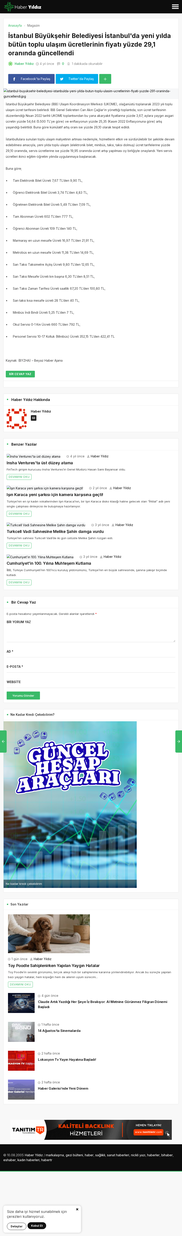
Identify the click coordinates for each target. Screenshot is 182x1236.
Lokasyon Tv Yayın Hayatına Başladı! (67, 1059)
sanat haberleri (118, 1155)
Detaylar (17, 1226)
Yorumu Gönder (23, 695)
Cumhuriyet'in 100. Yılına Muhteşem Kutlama (49, 563)
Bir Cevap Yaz (20, 374)
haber (89, 1155)
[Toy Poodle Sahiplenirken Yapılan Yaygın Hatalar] (49, 933)
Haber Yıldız (24, 64)
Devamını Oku (19, 476)
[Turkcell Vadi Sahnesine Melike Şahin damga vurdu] (46, 525)
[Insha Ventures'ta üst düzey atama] (33, 456)
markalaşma (55, 1155)
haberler (153, 1155)
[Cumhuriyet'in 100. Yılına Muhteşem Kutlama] (40, 556)
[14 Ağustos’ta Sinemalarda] (21, 1031)
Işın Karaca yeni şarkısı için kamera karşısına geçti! (55, 494)
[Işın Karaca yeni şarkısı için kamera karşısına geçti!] (45, 488)
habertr (46, 1160)
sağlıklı (100, 1155)
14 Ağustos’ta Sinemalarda (59, 1031)
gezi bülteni (74, 1155)
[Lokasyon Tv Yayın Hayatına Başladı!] (21, 1060)
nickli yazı (138, 1155)
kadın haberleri (29, 1160)
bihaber (167, 1155)
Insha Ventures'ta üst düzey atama (40, 463)
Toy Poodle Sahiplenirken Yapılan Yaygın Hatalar (54, 965)
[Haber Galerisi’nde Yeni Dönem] (21, 1089)
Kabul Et (37, 1225)
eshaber (9, 1160)
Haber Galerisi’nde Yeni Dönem (63, 1088)
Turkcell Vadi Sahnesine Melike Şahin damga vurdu (55, 531)
